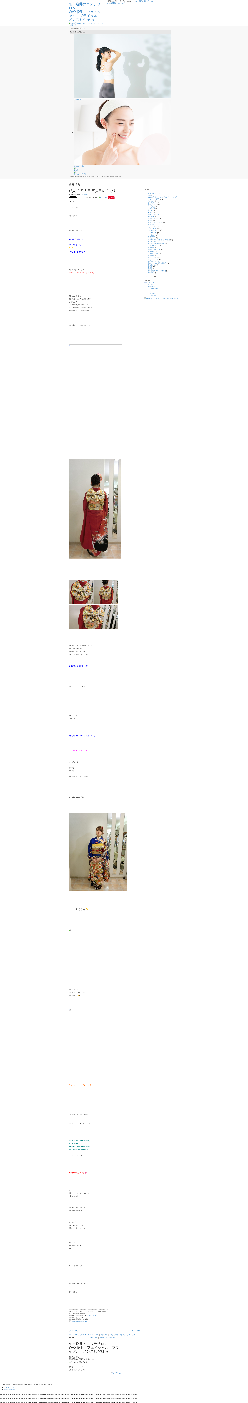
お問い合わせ (131, 1335)
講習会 (150, 267)
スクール (91, 1335)
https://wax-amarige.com (79, 1321)
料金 (97, 1335)
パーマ (150, 220)
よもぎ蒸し (151, 236)
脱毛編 (76, 170)
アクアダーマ (152, 203)
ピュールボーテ (153, 224)
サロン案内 (79, 177)
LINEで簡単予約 (10, 1389)
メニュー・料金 (96, 177)
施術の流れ (151, 287)
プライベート (152, 228)
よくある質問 (111, 3)
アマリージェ (152, 205)
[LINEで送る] (103, 197)
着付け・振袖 (152, 257)
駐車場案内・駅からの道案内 (157, 271)
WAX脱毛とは (77, 28)
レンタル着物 (152, 242)
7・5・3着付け (152, 193)
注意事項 (122, 1335)
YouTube (151, 201)
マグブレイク (152, 232)
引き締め (151, 247)
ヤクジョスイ (152, 234)
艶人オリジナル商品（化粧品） (157, 263)
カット (150, 211)
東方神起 (151, 255)
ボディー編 (77, 99)
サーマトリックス (153, 214)
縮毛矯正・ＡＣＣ (153, 261)
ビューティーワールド (155, 222)
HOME (71, 1335)
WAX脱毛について (80, 1335)
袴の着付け (151, 265)
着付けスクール (153, 259)
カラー (150, 213)
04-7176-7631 (93, 1315)
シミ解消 (151, 216)
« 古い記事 (73, 1330)
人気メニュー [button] (78, 32)
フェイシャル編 (79, 166)
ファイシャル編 (92, 1338)
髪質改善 (151, 273)
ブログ (150, 291)
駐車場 (150, 269)
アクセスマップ (120, 3)
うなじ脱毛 (151, 207)
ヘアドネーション (153, 230)
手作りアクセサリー (154, 249)
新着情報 (85, 194)
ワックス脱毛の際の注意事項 (157, 244)
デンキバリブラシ (153, 218)
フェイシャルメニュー (155, 226)
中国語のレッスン (153, 245)
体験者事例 (104, 1335)
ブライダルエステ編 (80, 174)
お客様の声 (113, 177)
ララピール (151, 238)
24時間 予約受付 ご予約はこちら (146, 1)
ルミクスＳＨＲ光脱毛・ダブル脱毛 (159, 240)
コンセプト (151, 285)
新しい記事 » (136, 1330)
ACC (149, 195)
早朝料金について (153, 253)
